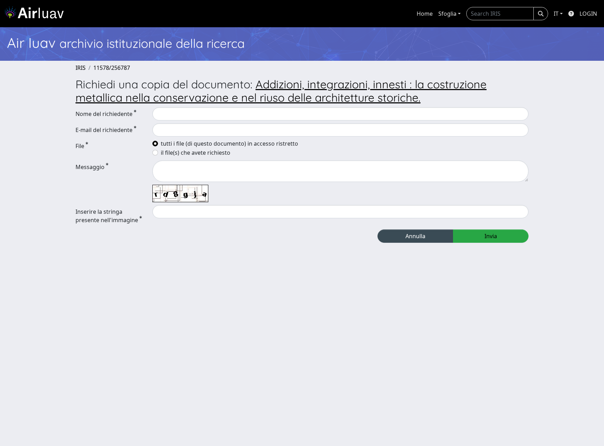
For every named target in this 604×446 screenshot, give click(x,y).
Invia (490, 236)
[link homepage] (36, 13)
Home (425, 13)
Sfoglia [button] (447, 13)
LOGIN (588, 13)
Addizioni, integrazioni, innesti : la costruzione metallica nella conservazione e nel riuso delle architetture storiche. (281, 90)
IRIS (81, 68)
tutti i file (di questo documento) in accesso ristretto (229, 143)
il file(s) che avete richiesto (195, 152)
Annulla (415, 236)
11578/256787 (111, 68)
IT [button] (556, 13)
